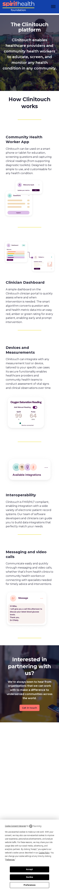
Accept (29, 869)
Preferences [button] (10, 860)
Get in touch (29, 707)
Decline (29, 877)
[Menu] (53, 6)
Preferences (30, 885)
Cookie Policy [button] (44, 853)
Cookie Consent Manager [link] (15, 826)
